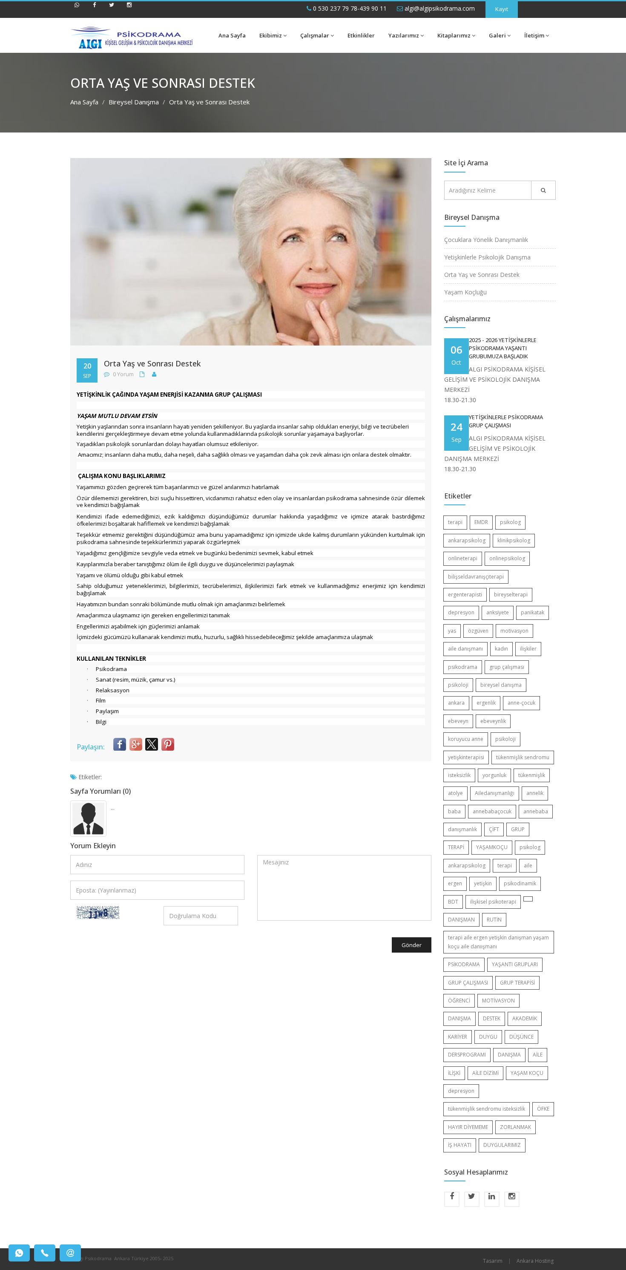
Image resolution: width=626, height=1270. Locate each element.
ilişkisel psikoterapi (493, 901)
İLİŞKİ (454, 1073)
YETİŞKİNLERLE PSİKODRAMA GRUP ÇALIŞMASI (506, 421)
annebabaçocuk (492, 811)
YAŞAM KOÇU (527, 1073)
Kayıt (501, 9)
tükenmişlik (531, 775)
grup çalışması (506, 667)
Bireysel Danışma (134, 102)
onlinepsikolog (507, 558)
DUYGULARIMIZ (502, 1145)
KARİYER (457, 1036)
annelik (534, 793)
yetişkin (483, 883)
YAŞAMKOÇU (492, 847)
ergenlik (486, 702)
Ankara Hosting (535, 1260)
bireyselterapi (511, 594)
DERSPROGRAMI (467, 1054)
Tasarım (493, 1260)
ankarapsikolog (466, 540)
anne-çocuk (521, 702)
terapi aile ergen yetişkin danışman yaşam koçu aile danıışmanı (498, 942)
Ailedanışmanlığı (494, 793)
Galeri (497, 35)
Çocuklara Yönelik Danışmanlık (486, 240)
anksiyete (497, 612)
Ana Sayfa (232, 35)
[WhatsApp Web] (76, 8)
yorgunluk (494, 775)
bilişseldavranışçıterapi (476, 576)
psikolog (510, 522)
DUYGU (488, 1036)
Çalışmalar (314, 35)
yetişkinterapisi (466, 757)
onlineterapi (462, 558)
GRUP (518, 829)
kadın (501, 648)
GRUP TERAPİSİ (517, 982)
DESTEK (491, 1018)
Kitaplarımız (454, 35)
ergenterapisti (465, 594)
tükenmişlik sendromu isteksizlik (486, 1108)
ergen (455, 883)
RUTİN (494, 919)
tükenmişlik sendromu (522, 757)
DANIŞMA (459, 1018)
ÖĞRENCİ (459, 1000)
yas (452, 630)
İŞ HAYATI (459, 1145)
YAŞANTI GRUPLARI (515, 964)
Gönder (412, 945)
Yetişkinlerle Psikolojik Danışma (487, 257)
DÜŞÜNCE (521, 1036)
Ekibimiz (270, 35)
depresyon (461, 612)
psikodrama (462, 667)
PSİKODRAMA (464, 964)
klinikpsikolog (513, 540)
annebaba (535, 811)
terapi (455, 522)
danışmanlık (462, 829)
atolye (455, 793)
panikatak (532, 612)
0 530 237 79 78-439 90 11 (349, 8)
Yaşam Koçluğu (465, 292)
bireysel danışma (501, 684)
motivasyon (514, 630)
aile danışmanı (465, 648)
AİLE (538, 1054)
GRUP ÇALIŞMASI (468, 982)
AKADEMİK (524, 1018)
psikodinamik (520, 883)
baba (454, 811)
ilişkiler (528, 648)
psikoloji (458, 684)
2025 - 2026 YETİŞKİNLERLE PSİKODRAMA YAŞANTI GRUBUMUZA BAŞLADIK (503, 348)
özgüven (478, 630)
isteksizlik (459, 775)
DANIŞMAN (461, 919)
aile (528, 865)
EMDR (481, 522)
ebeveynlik (493, 721)
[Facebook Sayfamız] (94, 8)
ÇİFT (494, 829)
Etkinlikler (361, 35)
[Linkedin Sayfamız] (492, 1199)
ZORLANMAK (515, 1127)
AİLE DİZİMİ (485, 1073)
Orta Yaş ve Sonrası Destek (482, 275)
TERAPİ (456, 847)
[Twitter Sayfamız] (111, 8)
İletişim (534, 35)
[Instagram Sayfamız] (129, 8)
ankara (456, 702)
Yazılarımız (403, 35)
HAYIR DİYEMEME (468, 1127)
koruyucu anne (465, 739)
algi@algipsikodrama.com (439, 8)
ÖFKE (543, 1108)
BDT (453, 901)
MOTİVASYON (498, 1000)
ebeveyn (458, 721)
